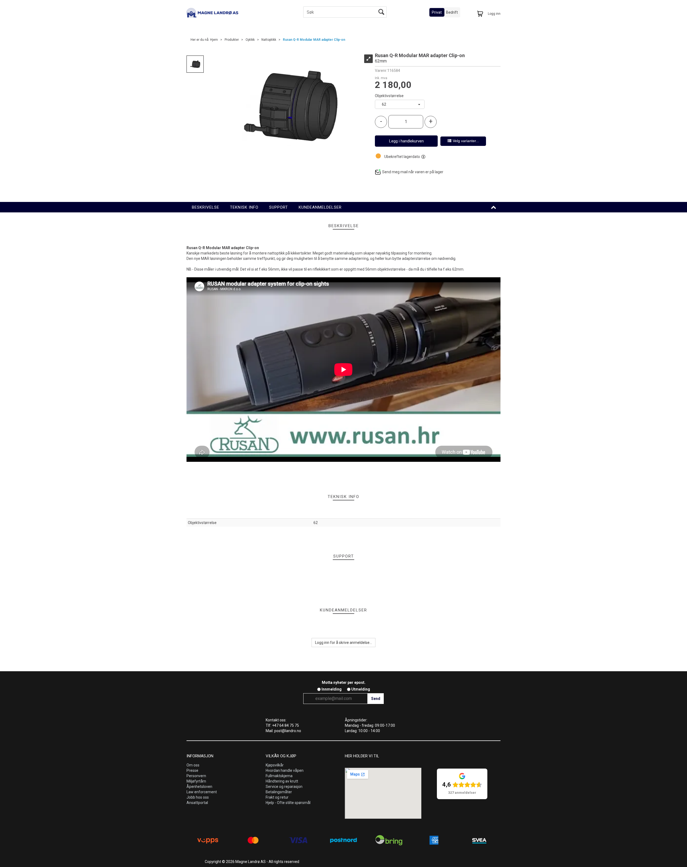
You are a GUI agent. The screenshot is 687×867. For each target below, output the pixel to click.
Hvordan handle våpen (285, 770)
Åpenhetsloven (199, 786)
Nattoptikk (268, 40)
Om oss (193, 765)
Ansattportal (197, 802)
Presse (192, 770)
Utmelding (360, 689)
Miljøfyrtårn (196, 781)
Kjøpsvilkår (275, 765)
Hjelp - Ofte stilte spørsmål (288, 802)
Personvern (196, 776)
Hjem (214, 40)
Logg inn (494, 14)
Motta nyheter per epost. (344, 682)
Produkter (232, 40)
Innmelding (331, 689)
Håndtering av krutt (282, 781)
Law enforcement (202, 792)
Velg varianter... (466, 141)
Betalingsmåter (279, 792)
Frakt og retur (277, 797)
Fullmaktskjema (279, 776)
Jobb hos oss (198, 797)
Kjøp (406, 141)
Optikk (250, 40)
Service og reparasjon (284, 786)
